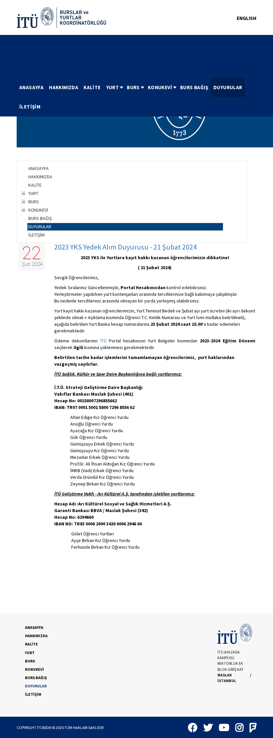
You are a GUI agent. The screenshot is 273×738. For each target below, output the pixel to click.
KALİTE (92, 87)
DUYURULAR (227, 87)
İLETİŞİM (29, 106)
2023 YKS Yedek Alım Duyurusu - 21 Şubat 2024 (125, 247)
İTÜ (103, 341)
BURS (133, 87)
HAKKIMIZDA (63, 87)
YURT (112, 87)
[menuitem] (31, 87)
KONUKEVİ (160, 87)
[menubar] (136, 97)
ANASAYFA (31, 87)
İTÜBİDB (44, 727)
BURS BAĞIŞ (194, 87)
